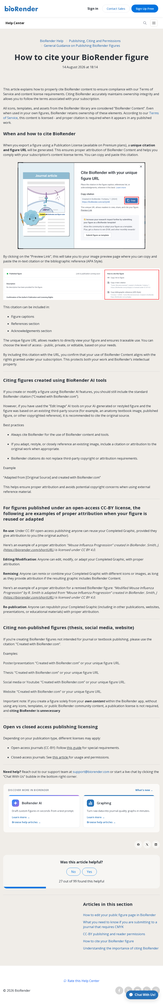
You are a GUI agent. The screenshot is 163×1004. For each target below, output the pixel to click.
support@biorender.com (91, 772)
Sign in (92, 8)
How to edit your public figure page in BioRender (119, 915)
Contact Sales (116, 9)
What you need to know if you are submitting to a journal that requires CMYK (120, 924)
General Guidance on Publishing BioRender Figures (82, 45)
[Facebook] (138, 845)
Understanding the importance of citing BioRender (121, 948)
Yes (89, 872)
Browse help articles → (26, 822)
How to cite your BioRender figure (108, 941)
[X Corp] (147, 845)
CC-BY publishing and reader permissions (114, 934)
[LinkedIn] (156, 845)
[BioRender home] (21, 8)
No (73, 872)
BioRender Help (51, 41)
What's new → (144, 790)
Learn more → (21, 817)
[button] (145, 23)
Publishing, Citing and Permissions (95, 41)
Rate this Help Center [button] (83, 981)
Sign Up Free (145, 9)
